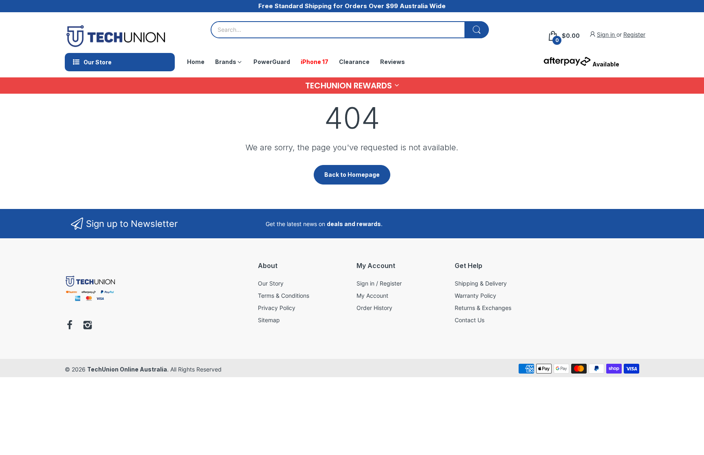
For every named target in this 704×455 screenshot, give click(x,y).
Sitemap (269, 320)
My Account (372, 295)
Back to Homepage (352, 174)
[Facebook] (70, 326)
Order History (374, 307)
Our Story (271, 283)
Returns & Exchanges (483, 307)
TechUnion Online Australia (127, 369)
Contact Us (469, 320)
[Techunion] (90, 302)
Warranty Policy (475, 295)
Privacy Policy (276, 307)
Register (634, 34)
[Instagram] (87, 326)
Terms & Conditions (283, 295)
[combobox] (349, 29)
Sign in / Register (379, 283)
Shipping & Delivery (481, 283)
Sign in (606, 34)
